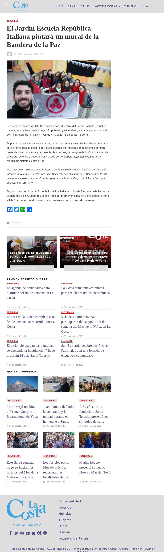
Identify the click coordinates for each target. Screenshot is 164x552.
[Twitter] (16, 533)
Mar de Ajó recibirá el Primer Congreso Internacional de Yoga (22, 411)
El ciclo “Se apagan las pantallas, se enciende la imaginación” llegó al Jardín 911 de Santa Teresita (31, 350)
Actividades (14, 400)
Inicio (59, 6)
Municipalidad (69, 501)
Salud (85, 6)
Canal (72, 6)
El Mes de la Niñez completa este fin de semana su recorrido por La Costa (31, 322)
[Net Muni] (39, 533)
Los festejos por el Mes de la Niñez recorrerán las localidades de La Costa (56, 469)
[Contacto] (33, 533)
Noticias (64, 513)
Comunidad (12, 21)
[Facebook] (10, 533)
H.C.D (62, 526)
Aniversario (13, 283)
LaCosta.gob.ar (106, 6)
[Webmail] (45, 533)
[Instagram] (22, 533)
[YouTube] (28, 533)
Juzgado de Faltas (73, 538)
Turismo (130, 6)
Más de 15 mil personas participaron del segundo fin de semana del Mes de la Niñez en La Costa (86, 324)
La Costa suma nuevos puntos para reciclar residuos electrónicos (85, 290)
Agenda (64, 507)
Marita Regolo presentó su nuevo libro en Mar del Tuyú (95, 467)
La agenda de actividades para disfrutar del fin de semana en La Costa (30, 293)
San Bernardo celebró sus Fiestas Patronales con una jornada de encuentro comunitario (84, 350)
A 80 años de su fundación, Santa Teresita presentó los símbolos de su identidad (93, 414)
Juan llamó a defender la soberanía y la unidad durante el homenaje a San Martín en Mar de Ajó (58, 414)
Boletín (64, 532)
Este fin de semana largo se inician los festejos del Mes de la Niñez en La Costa (22, 469)
